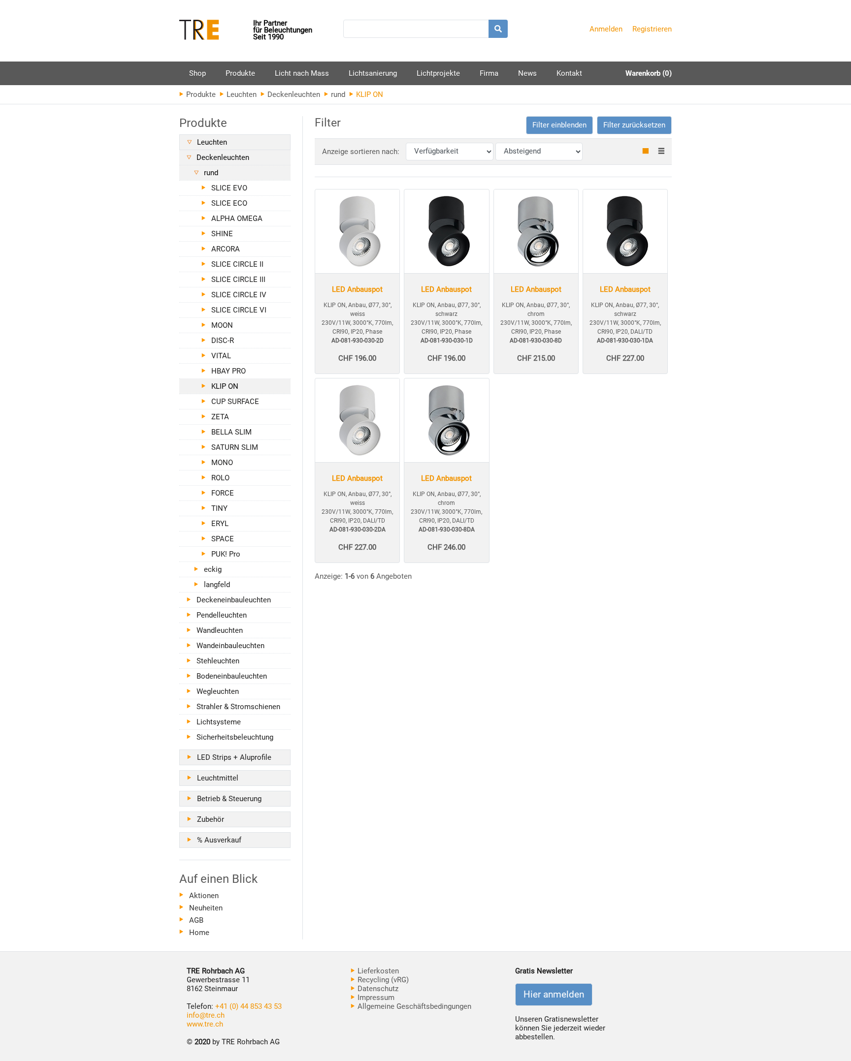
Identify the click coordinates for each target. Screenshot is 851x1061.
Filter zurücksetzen (634, 125)
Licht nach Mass (302, 73)
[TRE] (216, 31)
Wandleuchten (219, 630)
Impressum (375, 997)
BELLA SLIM (231, 432)
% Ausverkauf (219, 840)
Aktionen (204, 895)
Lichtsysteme (218, 722)
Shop (197, 73)
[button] (559, 125)
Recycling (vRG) (382, 979)
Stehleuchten (217, 660)
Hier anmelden (554, 994)
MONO (222, 462)
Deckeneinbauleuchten (233, 599)
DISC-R (222, 340)
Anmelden (605, 29)
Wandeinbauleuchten (230, 645)
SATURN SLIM (234, 447)
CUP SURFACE (235, 401)
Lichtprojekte (438, 73)
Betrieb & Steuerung (229, 798)
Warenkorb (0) (648, 73)
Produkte (240, 77)
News (527, 73)
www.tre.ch (205, 1024)
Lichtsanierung (373, 73)
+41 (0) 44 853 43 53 (248, 1006)
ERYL (220, 523)
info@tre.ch (206, 1015)
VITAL (221, 355)
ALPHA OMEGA (236, 218)
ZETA (220, 416)
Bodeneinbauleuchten (231, 676)
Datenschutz (377, 988)
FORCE (222, 493)
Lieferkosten (377, 971)
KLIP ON (224, 386)
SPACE (222, 538)
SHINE (222, 233)
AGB (196, 920)
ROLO (220, 477)
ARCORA (225, 249)
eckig (213, 569)
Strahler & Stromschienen (238, 706)
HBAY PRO (228, 371)
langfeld (217, 584)
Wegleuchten (217, 691)
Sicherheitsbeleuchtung (234, 737)
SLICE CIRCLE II (237, 264)
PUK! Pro (225, 554)
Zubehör (210, 819)
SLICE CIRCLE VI (238, 310)
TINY (219, 508)
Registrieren (652, 29)
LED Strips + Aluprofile (234, 757)
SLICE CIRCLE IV (238, 294)
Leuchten (241, 94)
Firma (489, 73)
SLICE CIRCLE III (238, 279)
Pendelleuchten (221, 615)
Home (199, 932)
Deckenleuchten (292, 94)
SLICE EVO (229, 188)
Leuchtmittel (217, 778)
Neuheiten (206, 908)
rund (337, 94)
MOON (222, 325)
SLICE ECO (229, 203)
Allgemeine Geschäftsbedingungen (413, 1006)
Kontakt (569, 73)
